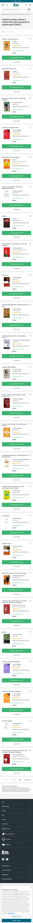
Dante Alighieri (17, 130)
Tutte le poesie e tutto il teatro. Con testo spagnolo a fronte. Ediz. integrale (14, 601)
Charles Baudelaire (19, 754)
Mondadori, (15, 132)
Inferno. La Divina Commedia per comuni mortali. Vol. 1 (14, 395)
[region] (16, 904)
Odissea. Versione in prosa (10, 39)
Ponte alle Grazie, (16, 461)
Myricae (4, 632)
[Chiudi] (31, 887)
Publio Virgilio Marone (19, 575)
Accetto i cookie (16, 920)
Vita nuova (5, 275)
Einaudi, (14, 192)
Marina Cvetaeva (18, 191)
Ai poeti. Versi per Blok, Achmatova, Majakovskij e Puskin (12, 187)
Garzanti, (14, 43)
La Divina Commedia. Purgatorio (11, 691)
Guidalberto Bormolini (27, 459)
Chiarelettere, (15, 310)
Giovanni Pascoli (18, 634)
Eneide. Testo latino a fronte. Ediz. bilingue (14, 573)
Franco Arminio (17, 309)
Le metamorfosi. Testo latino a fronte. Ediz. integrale (14, 244)
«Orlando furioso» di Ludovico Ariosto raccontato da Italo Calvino (13, 487)
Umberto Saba (17, 518)
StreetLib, (14, 400)
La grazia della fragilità (9, 367)
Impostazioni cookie (16, 916)
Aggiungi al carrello (17, 57)
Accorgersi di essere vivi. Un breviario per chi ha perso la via (15, 456)
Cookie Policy (11, 913)
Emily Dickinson (17, 428)
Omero (15, 41)
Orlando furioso (6, 543)
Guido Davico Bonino (19, 340)
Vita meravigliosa (7, 721)
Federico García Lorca (19, 605)
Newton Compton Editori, (18, 161)
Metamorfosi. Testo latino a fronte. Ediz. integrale (14, 99)
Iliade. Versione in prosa (9, 68)
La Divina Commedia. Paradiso (11, 662)
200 (20, 780)
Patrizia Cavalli (17, 723)
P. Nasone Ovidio (18, 102)
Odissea (4, 216)
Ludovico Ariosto (18, 546)
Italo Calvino (17, 490)
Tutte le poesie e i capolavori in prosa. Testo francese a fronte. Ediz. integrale (15, 751)
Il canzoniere (5, 516)
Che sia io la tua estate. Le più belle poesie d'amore (14, 424)
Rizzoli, (13, 279)
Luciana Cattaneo (18, 399)
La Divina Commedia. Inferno (10, 127)
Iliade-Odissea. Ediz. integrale (11, 157)
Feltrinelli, (14, 577)
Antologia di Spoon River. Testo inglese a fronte (14, 336)
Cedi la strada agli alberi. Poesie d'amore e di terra (15, 305)
